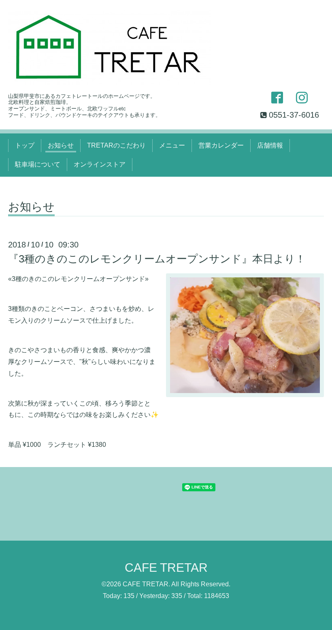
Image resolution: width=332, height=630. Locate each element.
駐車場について (37, 164)
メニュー (172, 145)
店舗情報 (270, 145)
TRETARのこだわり (116, 145)
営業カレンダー (221, 145)
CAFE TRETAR (166, 567)
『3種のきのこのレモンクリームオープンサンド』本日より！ (157, 259)
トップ (24, 145)
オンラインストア (100, 164)
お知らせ (61, 145)
